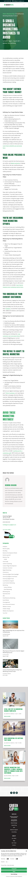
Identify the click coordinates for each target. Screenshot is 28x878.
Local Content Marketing (9, 583)
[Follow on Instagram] (17, 793)
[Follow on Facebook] (11, 793)
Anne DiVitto (8, 775)
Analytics (5, 546)
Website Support (14, 829)
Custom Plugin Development (10, 565)
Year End (5, 613)
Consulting (14, 831)
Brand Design (14, 822)
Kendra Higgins (8, 41)
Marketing (13, 43)
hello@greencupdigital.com (9, 524)
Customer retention (7, 568)
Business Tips (10, 14)
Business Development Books (10, 553)
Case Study (5, 561)
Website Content (7, 606)
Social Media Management (14, 820)
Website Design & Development (14, 817)
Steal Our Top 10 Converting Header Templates (13, 710)
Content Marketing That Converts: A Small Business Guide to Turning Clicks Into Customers (13, 770)
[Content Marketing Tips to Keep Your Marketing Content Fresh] (10, 663)
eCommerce (6, 572)
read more (7, 716)
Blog (14, 840)
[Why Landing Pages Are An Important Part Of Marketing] (10, 625)
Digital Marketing (7, 570)
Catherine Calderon (10, 713)
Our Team (14, 842)
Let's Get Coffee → (7, 529)
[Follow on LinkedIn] (14, 793)
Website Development (8, 610)
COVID (5, 559)
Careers (14, 845)
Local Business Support (8, 580)
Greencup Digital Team (8, 578)
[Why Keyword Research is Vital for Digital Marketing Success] (10, 644)
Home (4, 14)
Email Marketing (8, 589)
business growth (7, 555)
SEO (4, 595)
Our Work (14, 838)
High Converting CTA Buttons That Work (13, 739)
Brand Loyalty (6, 548)
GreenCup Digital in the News (10, 576)
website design (6, 608)
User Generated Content (9, 604)
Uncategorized (6, 602)
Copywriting (14, 825)
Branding (5, 550)
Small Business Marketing (9, 598)
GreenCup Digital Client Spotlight (11, 574)
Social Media (6, 600)
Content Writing (7, 587)
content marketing (7, 563)
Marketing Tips (6, 591)
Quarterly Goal (6, 593)
